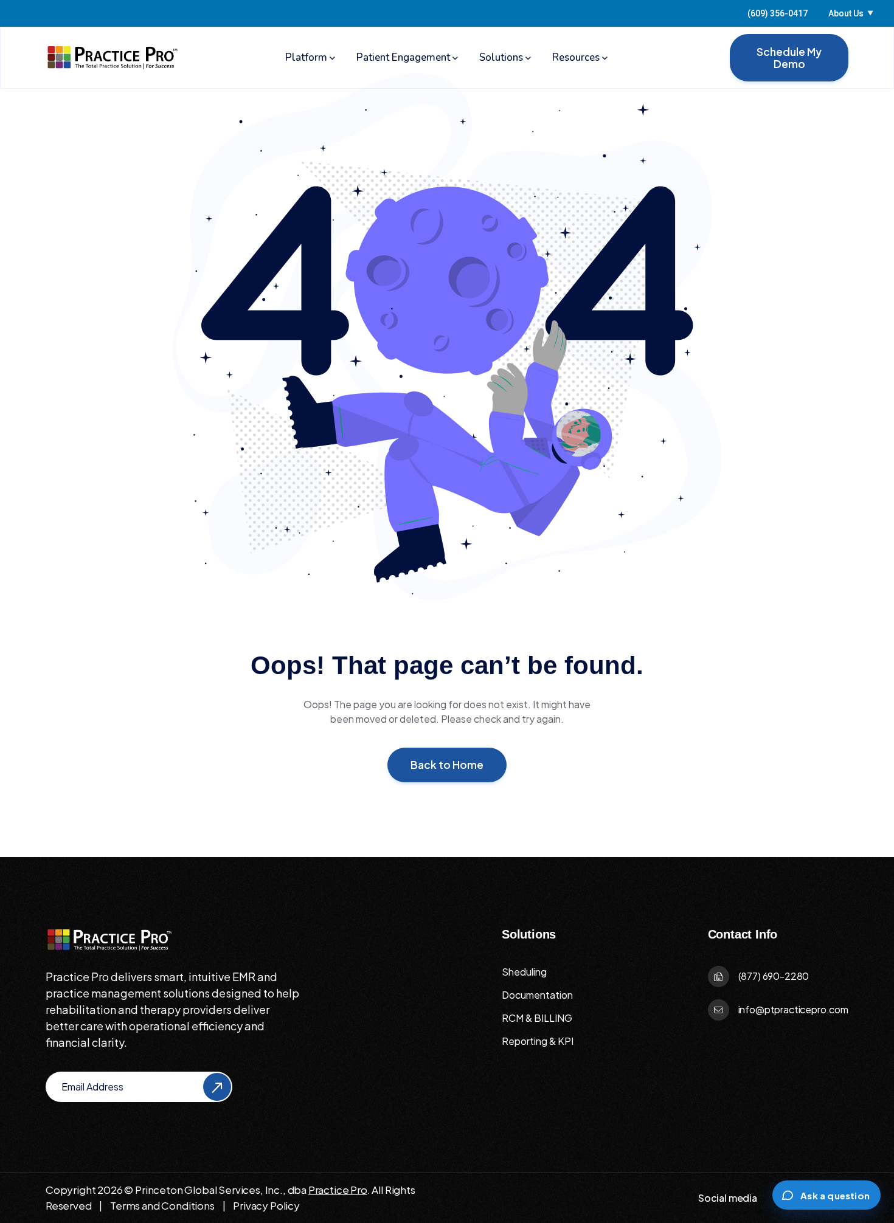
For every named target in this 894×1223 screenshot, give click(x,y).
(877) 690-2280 (773, 976)
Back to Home (447, 764)
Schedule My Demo (789, 58)
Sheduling (524, 971)
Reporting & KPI (537, 1041)
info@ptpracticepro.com (793, 1009)
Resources (576, 57)
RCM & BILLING (537, 1017)
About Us (850, 13)
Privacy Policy (266, 1205)
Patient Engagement (403, 57)
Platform (306, 57)
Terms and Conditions (162, 1205)
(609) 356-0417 (777, 13)
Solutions (501, 57)
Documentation (537, 994)
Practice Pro (337, 1189)
